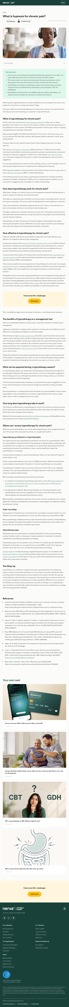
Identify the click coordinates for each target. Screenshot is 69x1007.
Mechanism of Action (42, 948)
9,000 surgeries (34, 283)
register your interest (10, 557)
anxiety (57, 170)
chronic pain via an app (29, 348)
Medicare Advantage (9, 948)
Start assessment (8, 929)
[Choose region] (64, 908)
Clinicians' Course (41, 935)
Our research (39, 945)
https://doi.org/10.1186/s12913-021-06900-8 (19, 658)
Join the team (7, 961)
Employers (6, 951)
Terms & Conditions (23, 1004)
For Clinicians (40, 925)
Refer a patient (40, 929)
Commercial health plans (10, 945)
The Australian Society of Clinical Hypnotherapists (32, 483)
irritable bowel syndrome (14, 173)
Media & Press (7, 964)
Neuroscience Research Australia (14, 554)
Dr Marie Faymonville (10, 266)
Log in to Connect (41, 932)
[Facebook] (9, 918)
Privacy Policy (35, 1004)
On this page (8, 63)
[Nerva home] (32, 909)
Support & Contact (8, 967)
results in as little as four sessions (38, 416)
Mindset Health (8, 552)
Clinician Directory (8, 935)
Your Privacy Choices (8, 1004)
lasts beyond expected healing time (34, 122)
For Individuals (7, 925)
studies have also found (27, 336)
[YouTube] (13, 918)
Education (6, 932)
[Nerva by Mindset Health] (9, 3)
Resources (39, 937)
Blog (4, 12)
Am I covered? (7, 937)
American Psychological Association (18, 149)
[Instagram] (4, 918)
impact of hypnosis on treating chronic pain (36, 243)
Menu (63, 3)
